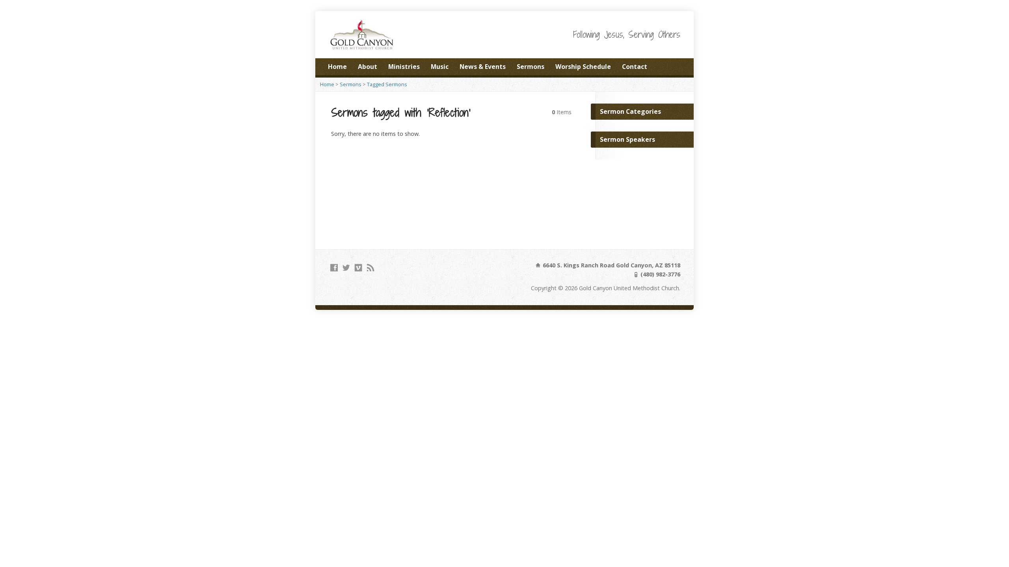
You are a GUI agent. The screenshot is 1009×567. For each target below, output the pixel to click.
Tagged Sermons (387, 84)
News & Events (483, 66)
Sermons (530, 66)
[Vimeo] (358, 267)
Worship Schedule (583, 66)
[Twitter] (346, 267)
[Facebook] (334, 267)
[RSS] (370, 267)
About (367, 66)
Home (337, 66)
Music (440, 66)
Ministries (404, 66)
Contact (634, 66)
